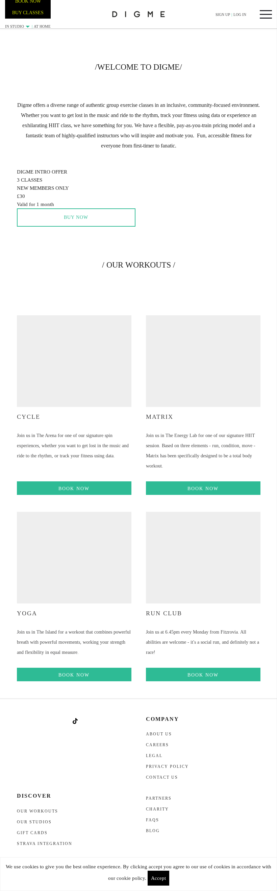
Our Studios (34, 822)
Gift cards (32, 832)
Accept (158, 878)
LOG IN (239, 15)
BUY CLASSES (28, 12)
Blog (153, 830)
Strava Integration (44, 843)
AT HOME (42, 26)
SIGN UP (223, 15)
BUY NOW (76, 217)
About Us (159, 734)
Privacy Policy (167, 766)
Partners (159, 798)
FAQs (152, 820)
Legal (154, 755)
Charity (157, 809)
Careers (157, 744)
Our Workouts (37, 811)
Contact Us (162, 777)
